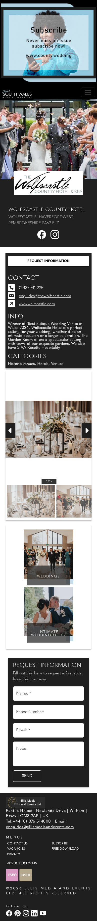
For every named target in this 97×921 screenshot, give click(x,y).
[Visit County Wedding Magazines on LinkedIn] (35, 913)
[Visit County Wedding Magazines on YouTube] (43, 913)
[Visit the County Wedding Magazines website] (25, 875)
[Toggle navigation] (88, 92)
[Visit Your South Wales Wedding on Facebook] (9, 913)
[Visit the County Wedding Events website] (12, 875)
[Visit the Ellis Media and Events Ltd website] (25, 802)
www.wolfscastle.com (37, 304)
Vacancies (16, 848)
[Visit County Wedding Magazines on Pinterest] (18, 913)
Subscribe (59, 843)
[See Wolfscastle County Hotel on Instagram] (55, 234)
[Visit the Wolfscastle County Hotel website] (48, 183)
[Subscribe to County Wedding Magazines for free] (48, 42)
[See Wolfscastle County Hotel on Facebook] (42, 234)
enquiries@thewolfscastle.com (45, 296)
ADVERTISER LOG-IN (22, 863)
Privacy (13, 854)
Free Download (65, 848)
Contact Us (17, 843)
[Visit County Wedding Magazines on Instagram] (26, 913)
